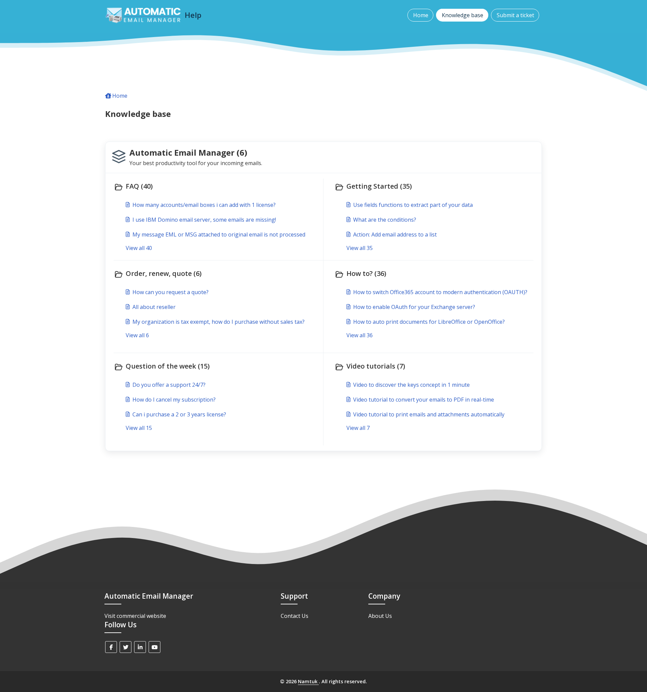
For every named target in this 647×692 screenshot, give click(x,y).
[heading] (217, 187)
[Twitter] (125, 647)
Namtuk (308, 681)
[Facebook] (111, 647)
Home (420, 15)
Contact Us (294, 616)
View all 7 (358, 428)
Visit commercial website (135, 616)
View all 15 (139, 428)
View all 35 (359, 248)
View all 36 (359, 335)
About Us (380, 616)
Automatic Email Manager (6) (188, 152)
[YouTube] (154, 647)
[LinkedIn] (140, 647)
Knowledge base (462, 15)
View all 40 (139, 248)
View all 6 (137, 335)
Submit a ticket (515, 15)
